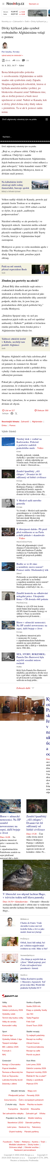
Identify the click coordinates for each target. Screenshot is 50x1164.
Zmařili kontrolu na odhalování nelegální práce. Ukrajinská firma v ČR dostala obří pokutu (32, 596)
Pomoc (12, 425)
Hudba (19, 667)
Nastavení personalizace (25, 1150)
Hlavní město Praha (24, 542)
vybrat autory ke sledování (11, 55)
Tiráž (43, 1142)
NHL (4, 1054)
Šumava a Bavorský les (12, 1072)
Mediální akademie (17, 1144)
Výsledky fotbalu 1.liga (12, 1039)
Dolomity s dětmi (9, 1084)
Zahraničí (25, 421)
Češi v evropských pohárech (31, 1100)
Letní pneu (12, 1127)
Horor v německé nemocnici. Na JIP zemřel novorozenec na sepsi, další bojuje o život (32, 625)
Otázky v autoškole (34, 1080)
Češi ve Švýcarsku (10, 1076)
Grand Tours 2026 (34, 1025)
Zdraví (19, 574)
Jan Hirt (29, 1014)
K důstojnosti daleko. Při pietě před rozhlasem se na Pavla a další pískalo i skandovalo (32, 532)
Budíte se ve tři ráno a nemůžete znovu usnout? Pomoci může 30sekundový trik (32, 566)
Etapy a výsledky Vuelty (36, 1010)
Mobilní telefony (35, 1118)
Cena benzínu (10, 1100)
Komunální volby (9, 1025)
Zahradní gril (31, 1113)
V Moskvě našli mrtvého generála (29, 502)
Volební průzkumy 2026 (12, 1010)
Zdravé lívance (32, 1043)
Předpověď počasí (16, 1095)
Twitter (17, 1142)
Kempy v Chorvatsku (11, 1064)
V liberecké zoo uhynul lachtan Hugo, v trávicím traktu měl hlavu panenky (24, 895)
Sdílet (18, 60)
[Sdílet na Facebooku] (12, 413)
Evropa (19, 481)
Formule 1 (6, 1051)
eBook (7, 60)
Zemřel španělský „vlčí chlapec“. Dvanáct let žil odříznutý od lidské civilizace (31, 474)
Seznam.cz (34, 4)
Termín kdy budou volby (12, 1018)
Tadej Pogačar (32, 1018)
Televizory (36, 1127)
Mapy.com (32, 1091)
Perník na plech (33, 1054)
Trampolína (13, 1109)
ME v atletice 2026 (10, 1047)
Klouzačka (35, 1109)
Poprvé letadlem (9, 1068)
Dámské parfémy (32, 1122)
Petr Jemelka (7, 51)
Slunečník (24, 1109)
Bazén (22, 1104)
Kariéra (35, 1142)
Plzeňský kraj (22, 603)
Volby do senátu (9, 1022)
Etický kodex (33, 1144)
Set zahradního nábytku (13, 1113)
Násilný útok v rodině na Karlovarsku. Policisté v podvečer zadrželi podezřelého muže (29, 443)
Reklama (26, 1142)
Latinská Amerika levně (12, 1080)
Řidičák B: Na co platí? (36, 1076)
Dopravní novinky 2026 (36, 1072)
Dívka (4, 425)
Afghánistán (37, 421)
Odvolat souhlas (31, 1147)
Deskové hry (24, 1127)
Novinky (16, 51)
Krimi (19, 452)
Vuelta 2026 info (33, 1006)
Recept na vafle (33, 1051)
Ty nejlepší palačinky (35, 1035)
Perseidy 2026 (33, 1095)
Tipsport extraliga (9, 1043)
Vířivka (42, 1113)
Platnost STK (32, 1084)
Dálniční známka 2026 (36, 1068)
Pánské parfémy (31, 1131)
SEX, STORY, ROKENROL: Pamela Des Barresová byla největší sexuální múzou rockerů (31, 658)
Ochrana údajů (15, 1147)
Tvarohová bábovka (35, 1047)
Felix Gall (30, 1022)
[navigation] (3, 4)
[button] (46, 119)
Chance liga (7, 1035)
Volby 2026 (7, 1006)
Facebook (7, 1142)
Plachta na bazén (34, 1104)
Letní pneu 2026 (33, 1064)
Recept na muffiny (34, 1039)
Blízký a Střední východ (11, 192)
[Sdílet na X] (16, 413)
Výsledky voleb (8, 1014)
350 (27, 60)
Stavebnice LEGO (15, 1122)
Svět (3, 273)
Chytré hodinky (15, 1131)
